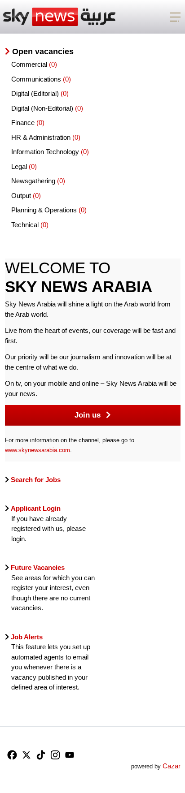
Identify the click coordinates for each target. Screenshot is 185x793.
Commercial (30, 64)
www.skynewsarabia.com (37, 450)
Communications (37, 79)
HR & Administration (41, 137)
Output (22, 195)
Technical (25, 224)
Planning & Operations (45, 210)
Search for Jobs (35, 479)
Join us (89, 415)
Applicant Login (36, 508)
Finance (23, 122)
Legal (20, 166)
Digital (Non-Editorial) (43, 108)
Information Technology (46, 151)
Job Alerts (27, 637)
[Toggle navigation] (175, 17)
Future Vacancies (38, 567)
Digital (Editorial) (36, 93)
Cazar (172, 766)
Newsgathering (34, 181)
